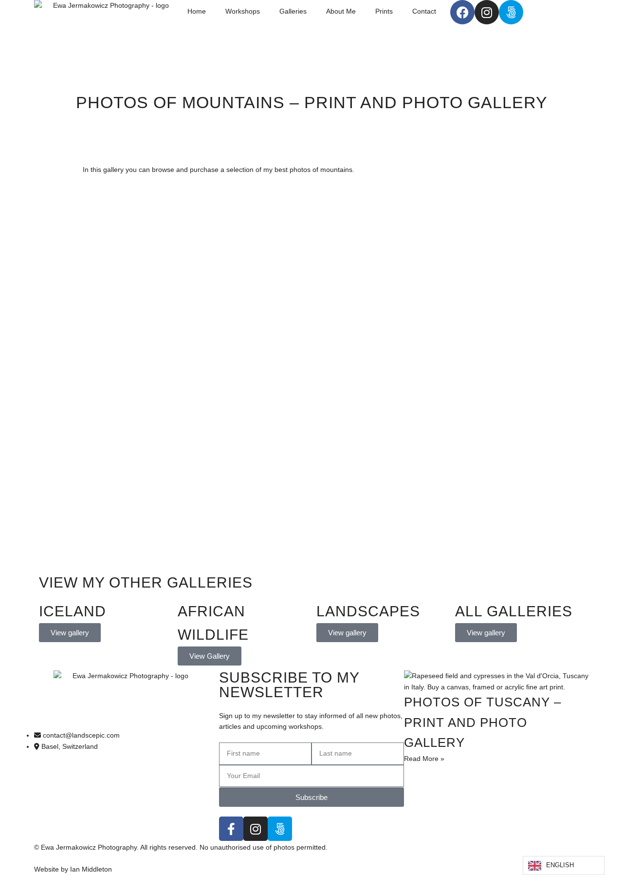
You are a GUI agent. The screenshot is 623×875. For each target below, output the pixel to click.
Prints (384, 11)
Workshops (242, 11)
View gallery (70, 632)
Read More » (424, 758)
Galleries (293, 11)
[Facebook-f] (231, 829)
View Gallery (209, 656)
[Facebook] (462, 12)
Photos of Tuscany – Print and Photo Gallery (482, 722)
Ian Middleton (91, 869)
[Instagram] (487, 12)
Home (196, 11)
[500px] (511, 12)
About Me (341, 11)
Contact (424, 11)
